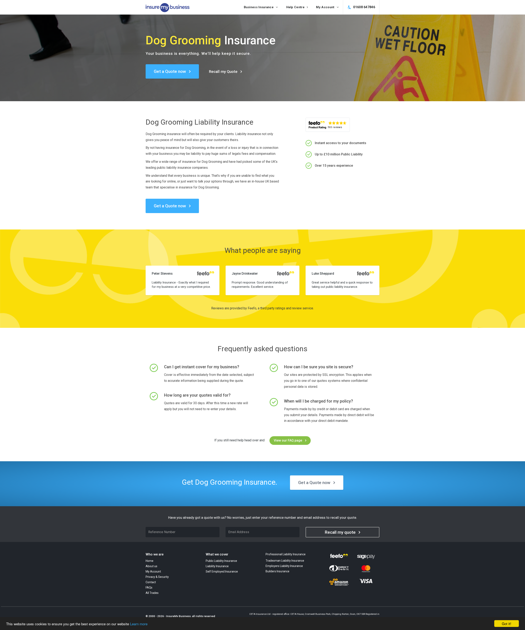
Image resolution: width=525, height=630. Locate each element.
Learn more (138, 623)
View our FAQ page (288, 440)
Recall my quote (340, 532)
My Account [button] (325, 7)
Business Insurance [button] (259, 7)
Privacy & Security (157, 576)
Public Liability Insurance (221, 560)
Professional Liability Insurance (286, 554)
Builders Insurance (277, 571)
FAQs (149, 587)
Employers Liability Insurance (284, 566)
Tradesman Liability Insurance (285, 560)
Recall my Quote (223, 71)
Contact (151, 582)
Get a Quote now (170, 71)
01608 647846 (363, 7)
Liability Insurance (217, 566)
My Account (153, 571)
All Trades (152, 592)
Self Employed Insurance (222, 571)
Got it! (506, 623)
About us (151, 566)
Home (149, 560)
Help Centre (296, 7)
